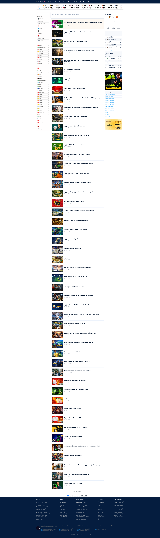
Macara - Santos (79, 513)
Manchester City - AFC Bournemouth (43, 513)
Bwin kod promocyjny (118, 518)
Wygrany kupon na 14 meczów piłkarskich (76, 427)
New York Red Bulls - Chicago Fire (42, 511)
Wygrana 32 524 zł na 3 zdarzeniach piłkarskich (77, 267)
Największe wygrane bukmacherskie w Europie (77, 182)
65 (79, 495)
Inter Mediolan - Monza (40, 505)
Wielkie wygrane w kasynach (72, 408)
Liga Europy (100, 503)
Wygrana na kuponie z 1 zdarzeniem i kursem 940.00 (79, 210)
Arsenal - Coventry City (80, 503)
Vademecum (41, 10)
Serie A (61, 506)
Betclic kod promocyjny (118, 506)
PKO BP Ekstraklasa (63, 501)
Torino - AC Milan (39, 519)
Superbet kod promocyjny (119, 501)
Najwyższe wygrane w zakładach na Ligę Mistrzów (78, 295)
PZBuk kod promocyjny (118, 512)
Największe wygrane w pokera (73, 248)
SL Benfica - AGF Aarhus (80, 515)
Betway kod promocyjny (118, 516)
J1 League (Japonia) (63, 513)
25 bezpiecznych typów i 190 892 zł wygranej (77, 154)
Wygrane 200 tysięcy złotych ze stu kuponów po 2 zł (79, 192)
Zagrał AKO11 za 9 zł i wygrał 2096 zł (75, 380)
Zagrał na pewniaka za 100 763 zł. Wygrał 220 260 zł (79, 50)
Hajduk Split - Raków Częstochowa (82, 516)
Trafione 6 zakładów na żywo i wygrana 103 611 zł (78, 342)
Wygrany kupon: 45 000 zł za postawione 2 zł (77, 305)
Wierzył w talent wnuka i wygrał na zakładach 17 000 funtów (81, 314)
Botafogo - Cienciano (80, 512)
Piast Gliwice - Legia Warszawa (42, 503)
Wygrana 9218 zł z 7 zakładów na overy (75, 41)
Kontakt (37, 522)
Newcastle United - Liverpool (41, 516)
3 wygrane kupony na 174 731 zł (73, 483)
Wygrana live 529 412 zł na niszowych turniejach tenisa (80, 333)
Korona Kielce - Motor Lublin (41, 502)
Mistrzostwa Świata (63, 516)
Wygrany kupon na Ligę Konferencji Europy (76, 389)
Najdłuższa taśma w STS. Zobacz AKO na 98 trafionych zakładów (83, 446)
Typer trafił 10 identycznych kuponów (75, 418)
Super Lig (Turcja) (101, 516)
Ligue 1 (61, 508)
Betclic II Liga (62, 512)
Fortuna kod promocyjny (118, 502)
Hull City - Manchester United (41, 501)
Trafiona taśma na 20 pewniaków (73, 399)
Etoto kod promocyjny (118, 515)
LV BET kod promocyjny (118, 509)
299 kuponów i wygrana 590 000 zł (74, 201)
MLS (99, 519)
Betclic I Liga (62, 511)
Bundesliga (62, 505)
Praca (56, 522)
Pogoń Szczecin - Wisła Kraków (42, 518)
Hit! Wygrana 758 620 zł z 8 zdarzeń (74, 88)
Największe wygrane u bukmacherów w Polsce (77, 371)
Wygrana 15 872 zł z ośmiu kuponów (74, 126)
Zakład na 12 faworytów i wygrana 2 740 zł (76, 474)
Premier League (63, 502)
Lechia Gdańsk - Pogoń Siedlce (82, 508)
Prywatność (47, 522)
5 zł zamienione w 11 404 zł (72, 352)
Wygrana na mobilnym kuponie (73, 239)
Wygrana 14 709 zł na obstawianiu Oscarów (76, 220)
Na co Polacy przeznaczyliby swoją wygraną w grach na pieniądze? (83, 465)
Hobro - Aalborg (79, 511)
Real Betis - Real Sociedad (81, 502)
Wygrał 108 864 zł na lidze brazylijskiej (75, 116)
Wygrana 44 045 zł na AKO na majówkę (75, 229)
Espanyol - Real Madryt (40, 509)
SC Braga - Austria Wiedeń (81, 519)
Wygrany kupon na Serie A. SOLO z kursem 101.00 (78, 79)
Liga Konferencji (101, 502)
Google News (68, 522)
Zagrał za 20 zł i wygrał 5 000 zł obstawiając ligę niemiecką (81, 107)
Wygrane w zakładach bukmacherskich (51, 10)
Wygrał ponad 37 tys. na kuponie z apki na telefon (78, 163)
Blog (59, 522)
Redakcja (41, 522)
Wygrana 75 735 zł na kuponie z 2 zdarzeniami (77, 32)
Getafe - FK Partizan (80, 518)
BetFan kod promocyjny (118, 508)
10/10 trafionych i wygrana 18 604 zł (74, 323)
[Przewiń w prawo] (122, 7)
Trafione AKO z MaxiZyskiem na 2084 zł (75, 276)
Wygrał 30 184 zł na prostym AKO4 (74, 145)
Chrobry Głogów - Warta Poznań (82, 509)
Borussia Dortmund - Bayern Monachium (43, 508)
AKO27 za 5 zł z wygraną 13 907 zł (74, 286)
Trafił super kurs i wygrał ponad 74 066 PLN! (77, 361)
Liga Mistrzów (62, 509)
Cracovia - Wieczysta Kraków (81, 501)
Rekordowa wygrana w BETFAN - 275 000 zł (76, 135)
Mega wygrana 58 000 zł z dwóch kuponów (76, 173)
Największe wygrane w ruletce (73, 455)
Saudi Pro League (63, 515)
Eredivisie (100, 515)
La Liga (61, 503)
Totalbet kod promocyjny (118, 511)
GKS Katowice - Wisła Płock (41, 515)
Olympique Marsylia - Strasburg (82, 505)
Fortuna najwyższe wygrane (72, 69)
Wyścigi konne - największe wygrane (74, 258)
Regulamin (52, 522)
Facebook (63, 522)
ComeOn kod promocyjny (119, 513)
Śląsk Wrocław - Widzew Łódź (42, 506)
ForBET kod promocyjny (118, 505)
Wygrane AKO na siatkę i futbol (73, 436)
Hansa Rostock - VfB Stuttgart (81, 506)
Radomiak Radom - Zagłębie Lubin (42, 512)
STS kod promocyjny (118, 503)
